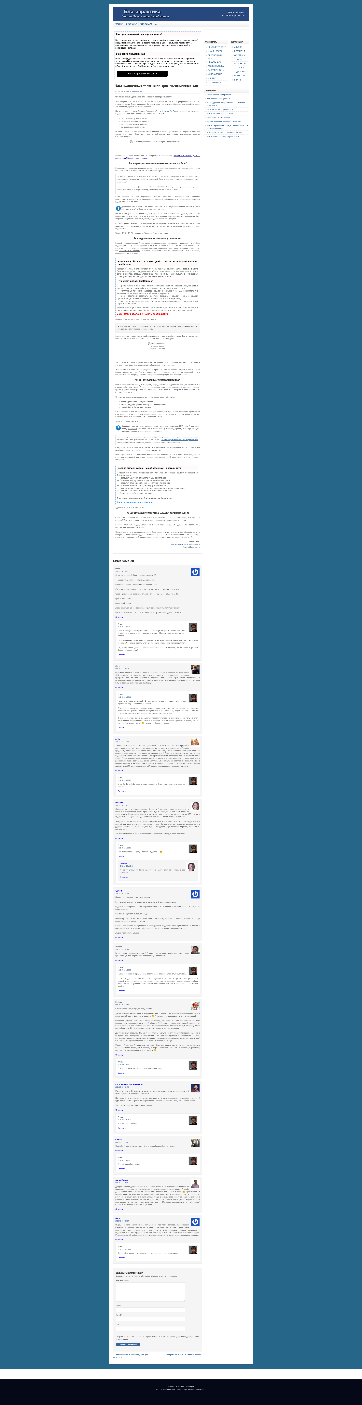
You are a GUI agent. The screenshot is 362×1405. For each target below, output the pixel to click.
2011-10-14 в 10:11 (124, 697)
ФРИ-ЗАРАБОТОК (216, 82)
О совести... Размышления (218, 118)
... (156, 24)
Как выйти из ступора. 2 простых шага (223, 136)
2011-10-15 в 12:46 (122, 1005)
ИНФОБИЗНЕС (240, 76)
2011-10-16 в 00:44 (122, 1087)
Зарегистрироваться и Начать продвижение (142, 314)
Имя (118, 1306)
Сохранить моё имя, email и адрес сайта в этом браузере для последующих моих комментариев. (157, 1338)
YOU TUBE (239, 68)
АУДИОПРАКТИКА (216, 66)
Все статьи (131, 24)
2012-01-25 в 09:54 (122, 1221)
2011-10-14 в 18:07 (122, 805)
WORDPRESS (240, 63)
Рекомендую (146, 24)
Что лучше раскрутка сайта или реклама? (225, 132)
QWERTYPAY (240, 55)
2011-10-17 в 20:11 (122, 1183)
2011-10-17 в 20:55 (124, 1160)
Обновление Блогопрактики (219, 95)
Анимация (190, 1386)
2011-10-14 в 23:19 (126, 866)
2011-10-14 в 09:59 (122, 669)
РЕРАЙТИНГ (239, 51)
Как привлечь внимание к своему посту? (183, 1355)
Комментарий (122, 1281)
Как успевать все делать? (218, 99)
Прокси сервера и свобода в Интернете (224, 122)
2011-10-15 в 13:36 (124, 970)
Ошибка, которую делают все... (220, 109)
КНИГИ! (237, 80)
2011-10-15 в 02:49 (122, 949)
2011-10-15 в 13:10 (124, 1064)
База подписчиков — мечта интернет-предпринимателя (156, 85)
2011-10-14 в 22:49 (122, 893)
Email (119, 1315)
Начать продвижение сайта (142, 73)
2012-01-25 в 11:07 (124, 1249)
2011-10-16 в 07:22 (124, 1119)
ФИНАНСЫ (212, 78)
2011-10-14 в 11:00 (122, 742)
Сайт (118, 1324)
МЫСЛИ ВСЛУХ (215, 51)
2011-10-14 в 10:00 (124, 627)
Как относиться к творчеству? (220, 113)
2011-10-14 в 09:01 (122, 571)
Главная (119, 24)
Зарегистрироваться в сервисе (135, 502)
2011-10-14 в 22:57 (124, 848)
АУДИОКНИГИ (240, 72)
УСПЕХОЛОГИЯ (215, 74)
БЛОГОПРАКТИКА (216, 70)
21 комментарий (136, 91)
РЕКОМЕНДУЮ (214, 62)
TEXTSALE (239, 59)
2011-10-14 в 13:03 (124, 780)
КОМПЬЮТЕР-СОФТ (217, 47)
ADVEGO (238, 47)
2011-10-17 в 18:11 (122, 1142)
